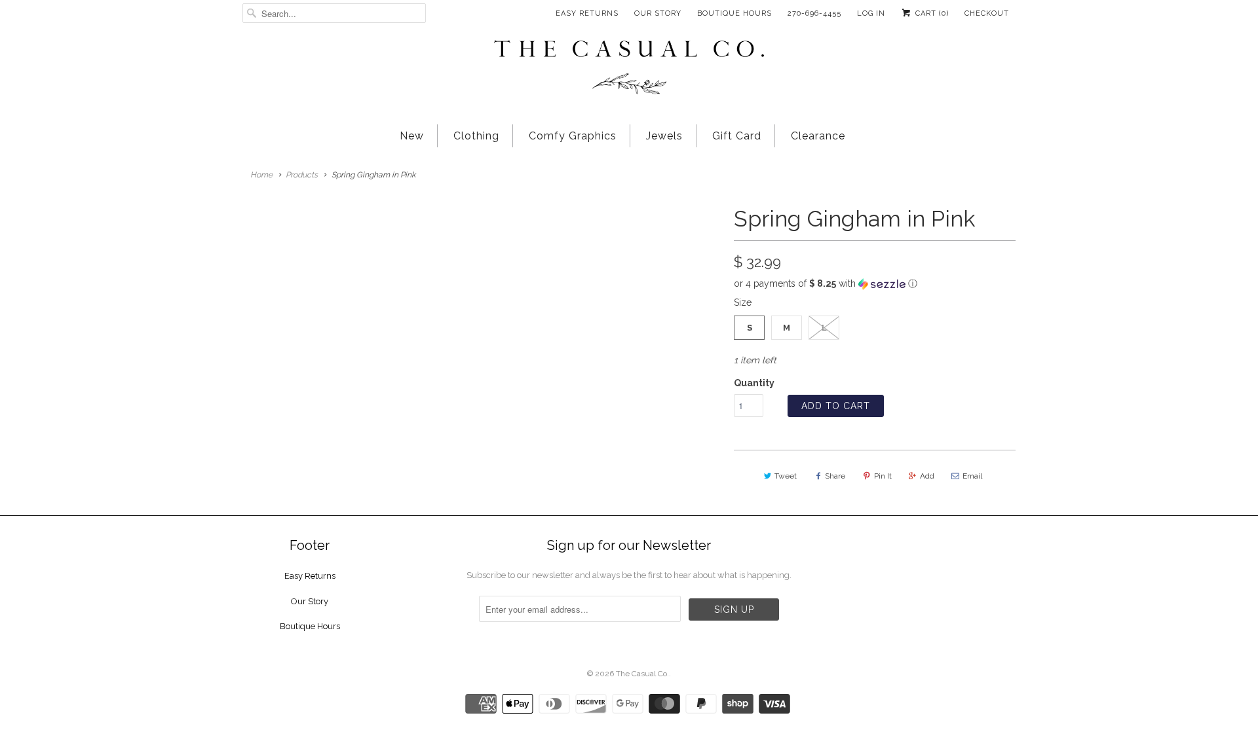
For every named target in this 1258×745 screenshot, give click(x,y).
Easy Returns (587, 13)
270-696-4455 (814, 13)
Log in (871, 13)
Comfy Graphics (573, 136)
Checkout (986, 13)
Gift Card (736, 136)
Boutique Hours (734, 13)
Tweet (785, 476)
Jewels (664, 136)
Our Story (657, 13)
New (412, 136)
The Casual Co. (642, 673)
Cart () (931, 13)
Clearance (818, 136)
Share (835, 476)
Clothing (476, 136)
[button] (875, 284)
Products (302, 174)
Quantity (754, 383)
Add (927, 476)
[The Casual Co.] (629, 68)
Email (972, 476)
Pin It (883, 476)
